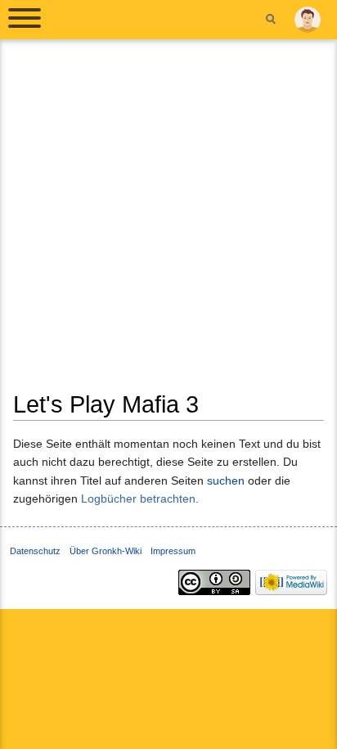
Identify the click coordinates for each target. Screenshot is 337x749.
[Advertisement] (168, 221)
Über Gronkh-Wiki (106, 551)
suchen (226, 480)
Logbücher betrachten (138, 498)
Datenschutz (35, 551)
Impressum (173, 551)
